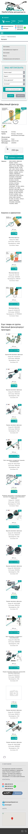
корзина (7, 21)
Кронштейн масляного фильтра (14, 354)
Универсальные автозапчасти (11, 58)
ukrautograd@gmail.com (8, 26)
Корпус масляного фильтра (14, 425)
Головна (3, 36)
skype (26, 831)
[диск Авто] (14, 7)
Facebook (22, 831)
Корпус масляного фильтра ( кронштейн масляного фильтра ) (14, 672)
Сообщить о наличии (16, 157)
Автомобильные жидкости (10, 49)
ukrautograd (5, 28)
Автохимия (6, 52)
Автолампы (6, 46)
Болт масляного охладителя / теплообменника (14, 637)
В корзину (13, 233)
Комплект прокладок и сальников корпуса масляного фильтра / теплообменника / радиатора (14, 497)
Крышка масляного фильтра (14, 389)
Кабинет (6, 17)
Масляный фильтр (14, 237)
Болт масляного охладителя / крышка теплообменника (14, 461)
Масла (5, 55)
